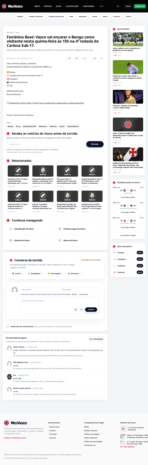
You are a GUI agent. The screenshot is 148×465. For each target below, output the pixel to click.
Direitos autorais (90, 430)
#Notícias (53, 126)
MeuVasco (10, 32)
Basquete (82, 16)
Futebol (20, 16)
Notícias (48, 6)
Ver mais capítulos (127, 447)
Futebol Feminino (36, 16)
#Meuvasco (43, 126)
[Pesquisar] (118, 6)
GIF (81, 310)
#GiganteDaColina (29, 126)
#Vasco (62, 126)
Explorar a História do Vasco (15, 438)
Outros (128, 16)
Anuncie (52, 438)
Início (37, 6)
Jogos (58, 6)
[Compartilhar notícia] (101, 58)
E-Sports (116, 16)
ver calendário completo (128, 235)
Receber (95, 144)
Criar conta (83, 294)
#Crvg (18, 126)
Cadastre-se (140, 6)
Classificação (72, 6)
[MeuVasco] (12, 6)
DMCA (86, 427)
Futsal (94, 16)
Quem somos (54, 427)
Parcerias (53, 434)
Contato (52, 430)
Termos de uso (90, 445)
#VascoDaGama (73, 126)
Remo (105, 16)
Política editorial (90, 438)
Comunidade (88, 6)
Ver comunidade (96, 339)
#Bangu (10, 126)
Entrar (128, 6)
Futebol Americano (56, 16)
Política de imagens (92, 434)
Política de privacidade (93, 441)
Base (71, 16)
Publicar (91, 309)
